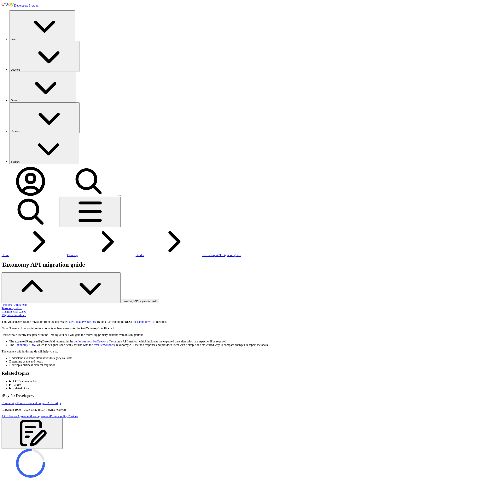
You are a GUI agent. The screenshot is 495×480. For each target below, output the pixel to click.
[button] (32, 433)
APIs (50, 403)
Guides (140, 255)
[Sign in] (31, 194)
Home (5, 255)
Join (13, 39)
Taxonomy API (146, 321)
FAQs (57, 403)
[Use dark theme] (119, 195)
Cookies (73, 416)
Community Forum (13, 403)
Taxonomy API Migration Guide (140, 301)
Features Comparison (14, 304)
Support (15, 161)
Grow (14, 100)
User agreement (40, 416)
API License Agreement (16, 416)
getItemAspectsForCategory (91, 341)
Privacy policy (59, 416)
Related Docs (21, 388)
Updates (15, 131)
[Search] (89, 194)
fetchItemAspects (104, 344)
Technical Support (36, 403)
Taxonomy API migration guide (221, 255)
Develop (15, 69)
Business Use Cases (14, 311)
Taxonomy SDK (12, 308)
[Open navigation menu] (90, 212)
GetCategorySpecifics (82, 321)
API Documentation (25, 381)
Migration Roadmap (14, 315)
